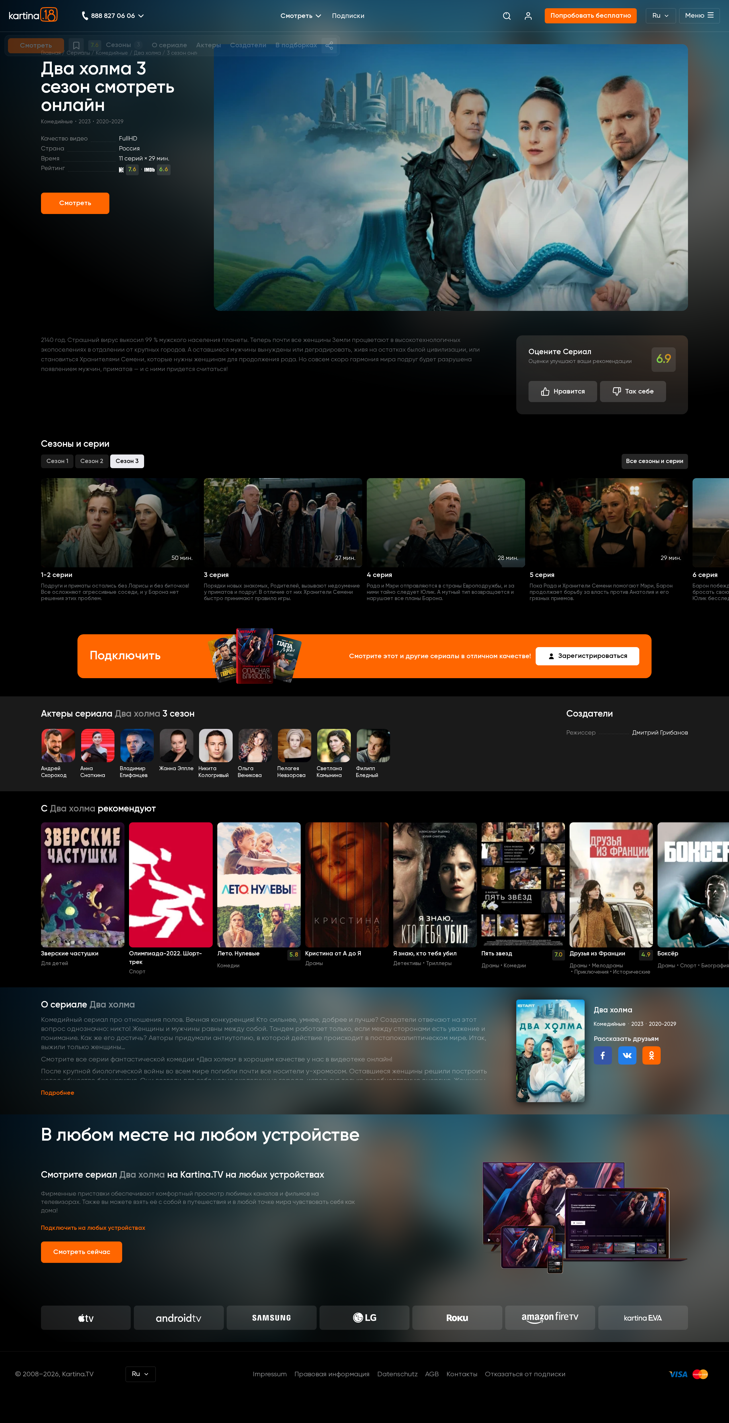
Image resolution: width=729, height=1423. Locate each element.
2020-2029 (110, 122)
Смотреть (75, 203)
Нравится (569, 391)
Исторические (631, 972)
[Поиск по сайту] (506, 15)
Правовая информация (332, 1374)
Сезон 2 (91, 461)
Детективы (407, 963)
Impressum (270, 1374)
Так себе (639, 391)
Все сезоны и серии (654, 461)
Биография (715, 966)
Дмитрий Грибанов (660, 733)
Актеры (58, 714)
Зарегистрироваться (592, 656)
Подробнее (57, 1093)
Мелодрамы (607, 966)
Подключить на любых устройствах (93, 1228)
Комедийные (112, 53)
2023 (85, 122)
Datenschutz (397, 1374)
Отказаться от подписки (525, 1374)
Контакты (462, 1374)
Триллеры (439, 963)
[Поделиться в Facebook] (603, 1055)
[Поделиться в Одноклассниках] (651, 1055)
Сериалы (78, 53)
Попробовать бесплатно (590, 15)
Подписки (348, 16)
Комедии (228, 966)
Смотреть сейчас (81, 1252)
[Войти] (528, 15)
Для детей (54, 963)
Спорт (137, 972)
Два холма (147, 53)
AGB (432, 1374)
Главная (51, 53)
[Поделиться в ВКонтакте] (627, 1055)
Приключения (591, 972)
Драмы (314, 963)
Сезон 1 (57, 461)
